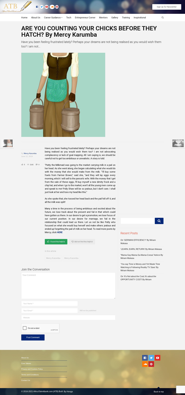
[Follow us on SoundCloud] (52, 7)
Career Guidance (52, 17)
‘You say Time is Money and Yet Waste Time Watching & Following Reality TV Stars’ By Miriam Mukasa (140, 267)
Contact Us (25, 380)
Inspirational (140, 17)
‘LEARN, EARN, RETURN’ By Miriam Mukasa (141, 249)
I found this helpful (57, 242)
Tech (68, 17)
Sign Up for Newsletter (167, 7)
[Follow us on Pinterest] (56, 7)
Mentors (103, 17)
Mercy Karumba (30, 153)
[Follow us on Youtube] (47, 7)
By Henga (68, 391)
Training (126, 17)
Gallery (114, 17)
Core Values (26, 363)
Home (24, 17)
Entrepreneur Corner (85, 17)
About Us (35, 17)
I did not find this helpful (83, 242)
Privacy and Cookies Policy (32, 369)
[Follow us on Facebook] (37, 7)
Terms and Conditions (30, 375)
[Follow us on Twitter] (42, 7)
